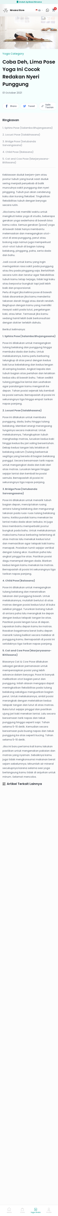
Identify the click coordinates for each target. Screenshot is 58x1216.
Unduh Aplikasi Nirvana (30, 2)
